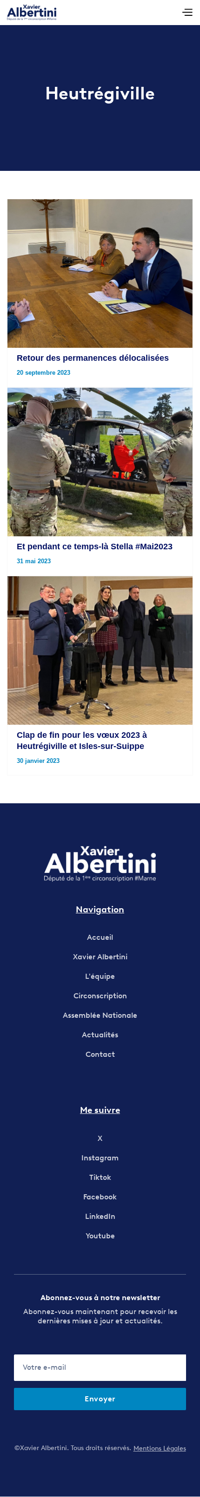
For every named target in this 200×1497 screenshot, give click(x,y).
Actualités (100, 1034)
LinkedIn (100, 1216)
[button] (187, 12)
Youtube (100, 1235)
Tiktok (100, 1177)
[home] (31, 12)
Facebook (100, 1196)
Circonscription (100, 995)
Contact (100, 1054)
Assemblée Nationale (100, 1015)
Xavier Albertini (100, 956)
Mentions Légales (159, 1448)
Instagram (100, 1157)
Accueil (100, 937)
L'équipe (100, 976)
